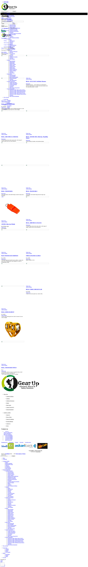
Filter (14, 23)
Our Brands (7, 466)
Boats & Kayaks (11, 523)
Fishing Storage (11, 516)
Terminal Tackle (11, 514)
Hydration (9, 480)
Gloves (9, 498)
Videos (6, 556)
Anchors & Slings (11, 493)
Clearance (9, 484)
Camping (7, 548)
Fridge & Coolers (11, 474)
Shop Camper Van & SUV (13, 536)
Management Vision (11, 16)
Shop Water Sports (11, 528)
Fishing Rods (10, 511)
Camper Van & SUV (8, 44)
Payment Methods (9, 421)
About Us (8, 414)
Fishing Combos (11, 512)
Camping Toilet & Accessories (13, 481)
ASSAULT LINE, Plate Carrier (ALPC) (15, 538)
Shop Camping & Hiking (12, 485)
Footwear (9, 500)
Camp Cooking (10, 475)
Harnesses (9, 490)
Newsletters (7, 554)
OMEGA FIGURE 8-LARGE (33, 255)
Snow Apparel (10, 501)
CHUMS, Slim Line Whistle (8, 224)
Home (2, 48)
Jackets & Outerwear (12, 499)
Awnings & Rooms (11, 532)
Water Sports (6, 42)
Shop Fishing (10, 521)
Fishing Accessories (11, 517)
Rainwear (9, 504)
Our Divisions (8, 467)
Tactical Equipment (7, 46)
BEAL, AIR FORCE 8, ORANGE (9, 136)
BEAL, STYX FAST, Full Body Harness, (36, 81)
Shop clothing (10, 507)
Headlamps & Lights (12, 477)
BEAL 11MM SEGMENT (7, 312)
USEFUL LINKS (7, 412)
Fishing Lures (10, 515)
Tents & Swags (10, 471)
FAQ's (7, 425)
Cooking (7, 550)
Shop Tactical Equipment (12, 544)
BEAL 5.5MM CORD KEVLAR (34, 289)
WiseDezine (38, 451)
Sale (4, 32)
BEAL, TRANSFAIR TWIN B (8, 367)
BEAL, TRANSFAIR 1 (7, 191)
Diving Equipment (11, 526)
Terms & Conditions (10, 419)
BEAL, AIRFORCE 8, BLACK (33, 222)
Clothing (5, 38)
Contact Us (8, 423)
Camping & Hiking (7, 34)
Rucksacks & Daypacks (12, 479)
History (8, 14)
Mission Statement (10, 15)
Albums (6, 555)
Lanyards (9, 492)
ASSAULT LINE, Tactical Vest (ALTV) (15, 540)
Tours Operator (8, 468)
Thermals (9, 502)
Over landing (7, 552)
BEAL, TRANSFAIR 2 (31, 191)
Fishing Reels (10, 510)
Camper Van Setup (11, 530)
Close (2, 17)
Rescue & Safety (11, 482)
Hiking (9, 483)
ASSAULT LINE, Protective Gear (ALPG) (16, 542)
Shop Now (6, 394)
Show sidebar (4, 52)
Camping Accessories (12, 478)
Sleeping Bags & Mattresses (13, 476)
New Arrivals (6, 30)
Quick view (3, 100)
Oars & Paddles (11, 524)
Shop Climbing (10, 496)
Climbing (5, 36)
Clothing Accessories (12, 505)
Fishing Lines (10, 513)
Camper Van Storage (12, 531)
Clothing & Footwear (10, 400)
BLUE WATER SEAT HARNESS (9, 255)
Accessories (10, 534)
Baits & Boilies (10, 509)
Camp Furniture (11, 473)
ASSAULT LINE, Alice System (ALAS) (15, 541)
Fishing (5, 40)
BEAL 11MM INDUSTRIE (8, 104)
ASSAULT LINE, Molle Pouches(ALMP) (16, 539)
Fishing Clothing (11, 519)
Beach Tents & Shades (12, 525)
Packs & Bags (10, 494)
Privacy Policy (9, 417)
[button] (3, 107)
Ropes (9, 487)
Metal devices (10, 489)
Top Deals (6, 28)
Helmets (9, 491)
